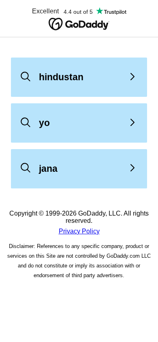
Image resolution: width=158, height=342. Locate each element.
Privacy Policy (79, 231)
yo (44, 123)
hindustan (61, 77)
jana (48, 168)
